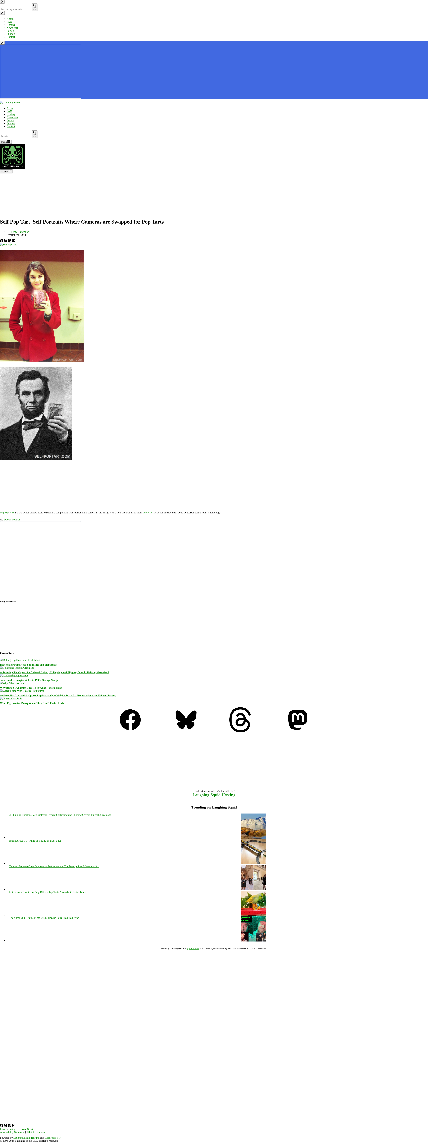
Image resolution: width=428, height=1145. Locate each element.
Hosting (11, 114)
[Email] (13, 241)
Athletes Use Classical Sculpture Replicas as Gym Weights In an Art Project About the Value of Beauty (58, 695)
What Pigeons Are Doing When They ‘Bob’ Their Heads (32, 703)
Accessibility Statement (12, 1132)
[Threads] (10, 241)
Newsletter (12, 117)
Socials (10, 120)
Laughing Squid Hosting (214, 794)
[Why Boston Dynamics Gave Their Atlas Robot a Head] (12, 683)
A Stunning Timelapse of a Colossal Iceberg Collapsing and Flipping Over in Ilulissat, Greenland (54, 672)
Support (11, 123)
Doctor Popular (12, 519)
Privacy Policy (7, 1129)
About (10, 108)
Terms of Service (26, 1129)
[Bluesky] (6, 241)
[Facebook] (2, 241)
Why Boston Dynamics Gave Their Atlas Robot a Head (31, 687)
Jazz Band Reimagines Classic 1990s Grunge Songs (29, 680)
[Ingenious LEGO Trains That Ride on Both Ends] (253, 863)
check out (148, 512)
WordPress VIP (53, 1137)
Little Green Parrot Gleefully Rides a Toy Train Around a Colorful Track (47, 892)
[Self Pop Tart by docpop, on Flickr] (8, 244)
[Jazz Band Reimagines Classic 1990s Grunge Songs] (14, 675)
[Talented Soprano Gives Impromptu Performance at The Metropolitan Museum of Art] (253, 889)
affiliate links (193, 948)
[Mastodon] (298, 731)
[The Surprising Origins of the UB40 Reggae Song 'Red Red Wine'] (253, 940)
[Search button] (34, 134)
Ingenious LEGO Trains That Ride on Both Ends (35, 840)
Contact (11, 126)
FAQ (9, 111)
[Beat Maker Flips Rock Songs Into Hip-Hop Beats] (20, 660)
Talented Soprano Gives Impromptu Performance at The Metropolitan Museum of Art (54, 866)
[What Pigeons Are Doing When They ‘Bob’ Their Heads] (11, 698)
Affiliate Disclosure (36, 1132)
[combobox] (15, 136)
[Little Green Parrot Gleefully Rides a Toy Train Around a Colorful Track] (253, 914)
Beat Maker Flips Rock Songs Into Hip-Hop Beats (28, 664)
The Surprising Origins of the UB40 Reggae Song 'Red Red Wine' (44, 917)
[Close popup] (2, 43)
